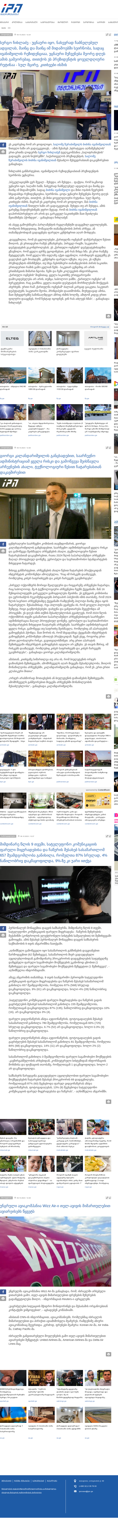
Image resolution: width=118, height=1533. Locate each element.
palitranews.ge (63, 782)
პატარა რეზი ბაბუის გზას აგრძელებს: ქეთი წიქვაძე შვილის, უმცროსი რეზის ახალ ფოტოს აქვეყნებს (12, 1179)
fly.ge (2, 398)
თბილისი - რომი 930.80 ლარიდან (96, 387)
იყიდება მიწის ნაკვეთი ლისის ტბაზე (96, 1427)
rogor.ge (60, 1187)
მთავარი (4, 22)
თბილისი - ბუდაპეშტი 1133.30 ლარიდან (67, 387)
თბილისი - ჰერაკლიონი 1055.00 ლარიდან (40, 387)
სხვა (4, 28)
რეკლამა (52, 1481)
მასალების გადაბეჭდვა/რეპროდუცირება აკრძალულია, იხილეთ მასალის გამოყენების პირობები (29, 1491)
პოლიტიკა (17, 22)
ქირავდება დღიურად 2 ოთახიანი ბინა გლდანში (69, 1427)
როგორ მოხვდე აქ (99, 327)
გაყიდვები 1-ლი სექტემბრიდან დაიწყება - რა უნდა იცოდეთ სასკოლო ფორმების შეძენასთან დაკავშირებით (12, 777)
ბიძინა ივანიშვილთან (97, 144)
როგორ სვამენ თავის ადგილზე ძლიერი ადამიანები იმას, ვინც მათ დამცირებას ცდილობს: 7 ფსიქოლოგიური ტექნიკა (70, 1180)
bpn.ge (3, 782)
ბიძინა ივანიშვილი (58, 190)
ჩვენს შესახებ (22, 1481)
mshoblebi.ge (62, 1150)
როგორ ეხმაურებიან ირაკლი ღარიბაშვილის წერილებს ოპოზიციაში (68, 772)
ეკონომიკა (88, 22)
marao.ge (4, 1187)
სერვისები (38, 1481)
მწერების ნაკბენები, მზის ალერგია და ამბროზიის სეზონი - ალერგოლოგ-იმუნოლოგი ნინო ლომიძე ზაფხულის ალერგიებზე (41, 817)
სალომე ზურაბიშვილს (67, 144)
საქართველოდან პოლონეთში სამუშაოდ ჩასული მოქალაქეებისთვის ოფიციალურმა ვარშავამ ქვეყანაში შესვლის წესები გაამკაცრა (97, 778)
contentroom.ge (6, 824)
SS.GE (5, 327)
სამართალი (31, 22)
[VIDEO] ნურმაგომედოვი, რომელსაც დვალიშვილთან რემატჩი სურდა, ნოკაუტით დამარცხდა (12, 1394)
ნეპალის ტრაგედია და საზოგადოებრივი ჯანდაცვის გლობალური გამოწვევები (40, 1142)
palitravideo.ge (6, 435)
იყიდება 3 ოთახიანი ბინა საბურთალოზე (40, 1427)
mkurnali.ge (5, 1150)
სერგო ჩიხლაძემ (49, 152)
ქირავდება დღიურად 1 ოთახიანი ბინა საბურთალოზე (11, 1429)
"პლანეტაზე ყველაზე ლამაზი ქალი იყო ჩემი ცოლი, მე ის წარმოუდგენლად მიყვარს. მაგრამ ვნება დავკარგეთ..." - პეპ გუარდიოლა (70, 1397)
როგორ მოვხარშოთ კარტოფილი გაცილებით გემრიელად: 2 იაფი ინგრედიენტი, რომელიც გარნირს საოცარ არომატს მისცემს (97, 1182)
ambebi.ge (4, 745)
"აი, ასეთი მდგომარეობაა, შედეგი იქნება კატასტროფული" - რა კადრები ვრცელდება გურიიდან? (41, 428)
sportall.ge (4, 1401)
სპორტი (101, 22)
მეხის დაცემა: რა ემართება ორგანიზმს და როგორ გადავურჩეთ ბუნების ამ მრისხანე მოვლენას (12, 1143)
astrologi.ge (61, 1401)
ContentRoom (104, 790)
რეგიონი (75, 22)
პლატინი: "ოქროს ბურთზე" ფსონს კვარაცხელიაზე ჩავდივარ (41, 1392)
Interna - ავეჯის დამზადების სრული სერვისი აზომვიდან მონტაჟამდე (13, 814)
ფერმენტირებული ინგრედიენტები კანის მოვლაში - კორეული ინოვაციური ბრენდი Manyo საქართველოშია (96, 817)
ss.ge (2, 1438)
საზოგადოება (48, 22)
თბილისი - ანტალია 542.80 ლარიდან (13, 387)
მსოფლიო (63, 22)
